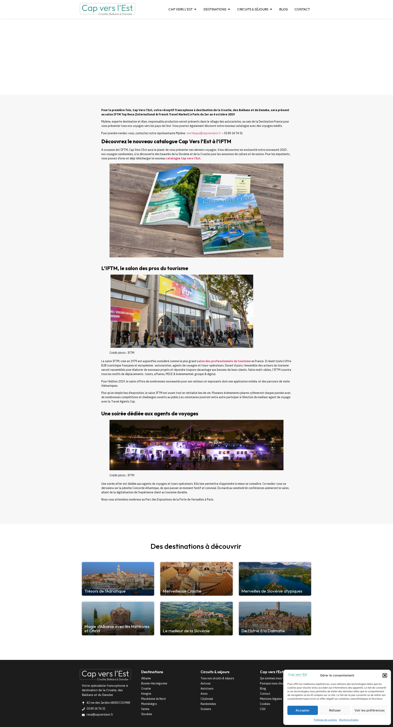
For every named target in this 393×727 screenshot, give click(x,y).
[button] (385, 675)
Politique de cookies (325, 719)
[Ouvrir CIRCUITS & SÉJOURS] (271, 9)
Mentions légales (348, 719)
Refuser (335, 710)
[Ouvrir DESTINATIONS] (229, 9)
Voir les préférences (370, 710)
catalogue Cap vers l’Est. (183, 158)
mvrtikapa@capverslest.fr (204, 133)
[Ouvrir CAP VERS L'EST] (195, 9)
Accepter (302, 710)
